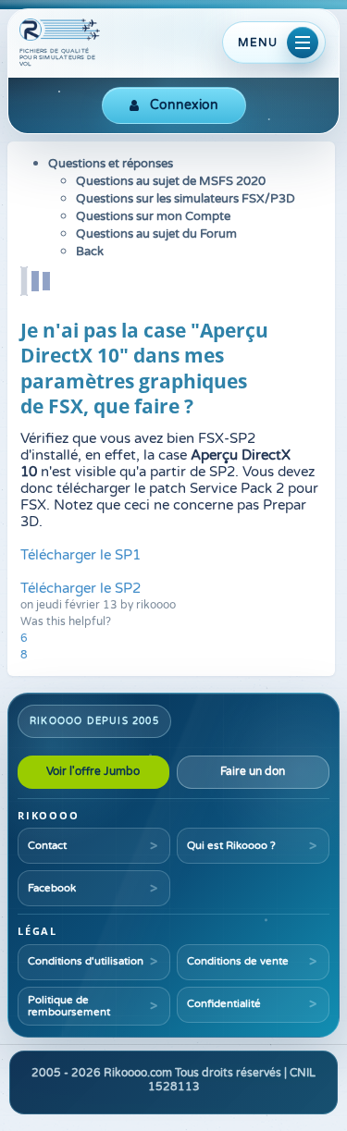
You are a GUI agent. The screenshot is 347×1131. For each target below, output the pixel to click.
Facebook (52, 887)
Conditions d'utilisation (85, 960)
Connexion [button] (184, 105)
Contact (47, 845)
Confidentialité (224, 1003)
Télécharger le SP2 (80, 588)
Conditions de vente (238, 960)
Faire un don (252, 771)
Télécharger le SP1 (80, 555)
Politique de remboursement (69, 1005)
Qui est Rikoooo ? (231, 845)
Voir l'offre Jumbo (93, 771)
